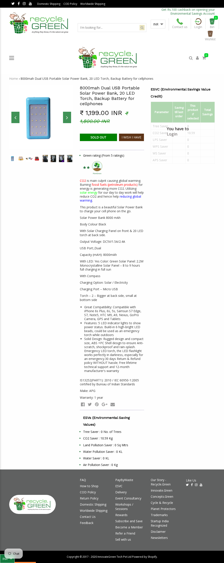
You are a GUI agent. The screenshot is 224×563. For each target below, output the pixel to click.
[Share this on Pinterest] (97, 404)
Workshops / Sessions (124, 506)
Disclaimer (158, 531)
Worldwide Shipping (92, 4)
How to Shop (89, 486)
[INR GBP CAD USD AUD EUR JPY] (158, 24)
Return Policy (89, 498)
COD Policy (70, 4)
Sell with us (123, 539)
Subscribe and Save (129, 521)
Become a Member (129, 527)
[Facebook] (19, 4)
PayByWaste (124, 480)
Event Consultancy (128, 498)
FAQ (83, 480)
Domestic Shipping (48, 4)
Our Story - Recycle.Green (161, 482)
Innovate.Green (161, 490)
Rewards (121, 515)
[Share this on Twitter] (90, 404)
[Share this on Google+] (104, 404)
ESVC (118, 486)
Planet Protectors (163, 509)
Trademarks (159, 515)
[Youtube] (30, 4)
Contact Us (88, 517)
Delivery (121, 492)
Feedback (86, 523)
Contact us (179, 27)
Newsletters (159, 538)
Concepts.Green (162, 496)
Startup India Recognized (160, 523)
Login (172, 133)
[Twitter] (13, 4)
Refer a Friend (125, 533)
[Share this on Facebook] (83, 404)
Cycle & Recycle (162, 503)
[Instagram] (24, 4)
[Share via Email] (112, 404)
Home (13, 78)
